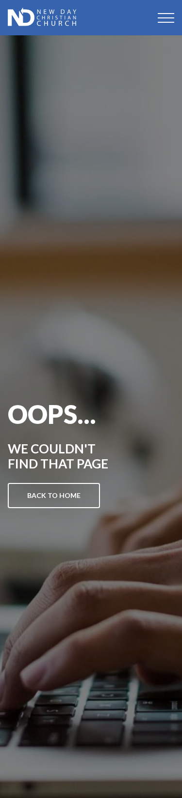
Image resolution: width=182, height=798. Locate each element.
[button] (166, 18)
